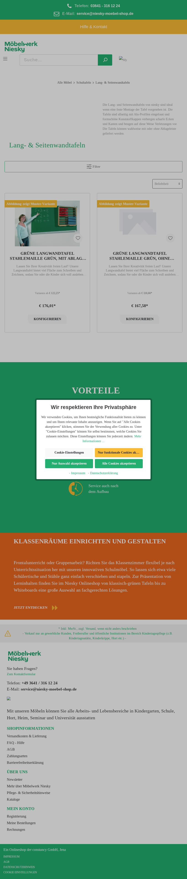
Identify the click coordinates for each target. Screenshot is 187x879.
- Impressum (77, 473)
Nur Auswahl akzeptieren (69, 463)
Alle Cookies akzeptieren (119, 463)
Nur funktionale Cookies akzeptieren (120, 452)
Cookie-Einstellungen (69, 452)
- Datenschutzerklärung (103, 473)
